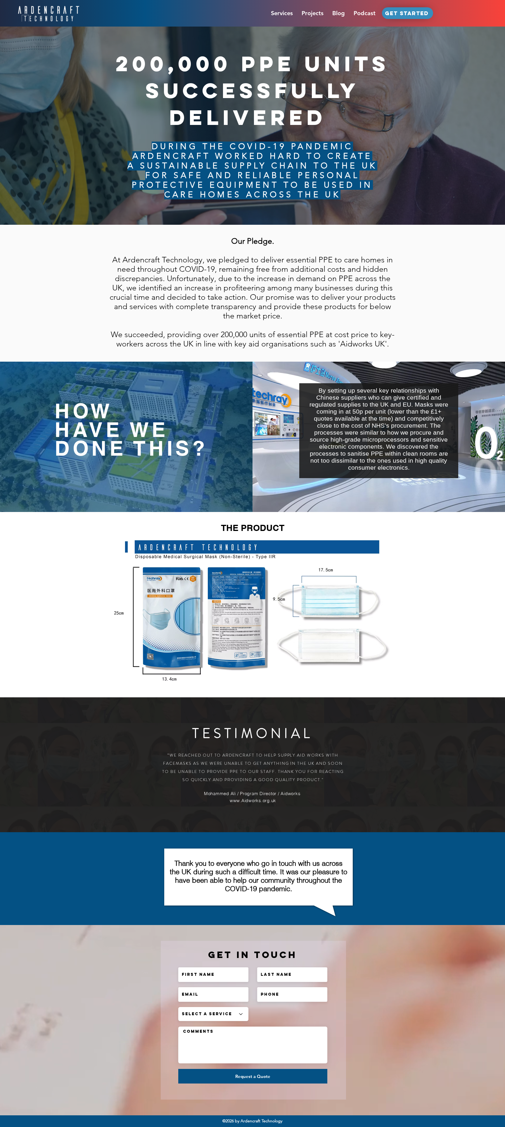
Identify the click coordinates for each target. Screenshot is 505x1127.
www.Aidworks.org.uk (253, 800)
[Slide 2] (252, 210)
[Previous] (31, 125)
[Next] (473, 125)
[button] (282, 13)
